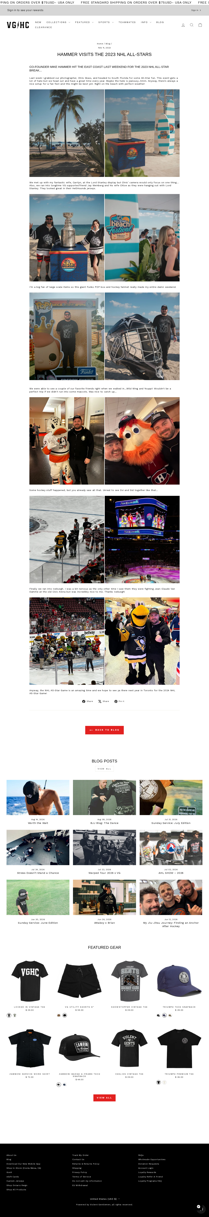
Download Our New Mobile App (23, 1164)
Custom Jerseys (15, 1181)
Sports (104, 22)
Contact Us (78, 1159)
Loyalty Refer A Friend (150, 1177)
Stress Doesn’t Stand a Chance (38, 872)
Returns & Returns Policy (85, 1164)
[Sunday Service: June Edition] (38, 897)
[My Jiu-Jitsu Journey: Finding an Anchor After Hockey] (171, 897)
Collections (57, 22)
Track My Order (80, 1155)
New (38, 22)
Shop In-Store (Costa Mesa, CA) (24, 1168)
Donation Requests (148, 1164)
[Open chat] (198, 1206)
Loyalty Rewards (147, 1172)
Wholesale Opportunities (152, 1159)
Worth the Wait (38, 823)
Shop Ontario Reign (17, 1185)
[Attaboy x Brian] (104, 897)
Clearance (43, 27)
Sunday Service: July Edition (171, 823)
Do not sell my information (87, 1181)
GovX (9, 1172)
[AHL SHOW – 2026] (171, 847)
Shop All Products (16, 1189)
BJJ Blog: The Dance (104, 823)
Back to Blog (107, 730)
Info (145, 22)
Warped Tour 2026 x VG (104, 872)
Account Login (145, 1168)
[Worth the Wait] (38, 797)
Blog (160, 22)
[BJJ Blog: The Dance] (104, 797)
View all (105, 769)
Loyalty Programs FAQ (150, 1181)
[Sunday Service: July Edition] (171, 797)
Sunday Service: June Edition (38, 922)
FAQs (141, 1155)
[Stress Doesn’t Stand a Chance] (38, 847)
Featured (83, 22)
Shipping (76, 1168)
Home (100, 44)
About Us (11, 1155)
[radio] (9, 1015)
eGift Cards (13, 1177)
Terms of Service (81, 1177)
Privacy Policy (79, 1172)
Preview (29, 1000)
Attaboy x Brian (104, 922)
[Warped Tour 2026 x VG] (104, 847)
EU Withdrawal (80, 1185)
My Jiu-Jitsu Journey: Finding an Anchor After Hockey (171, 924)
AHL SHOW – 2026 (171, 872)
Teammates (127, 22)
